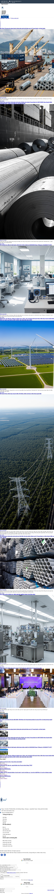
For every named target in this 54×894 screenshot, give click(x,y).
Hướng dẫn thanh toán (7, 846)
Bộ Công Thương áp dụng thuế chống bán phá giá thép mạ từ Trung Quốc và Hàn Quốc (22, 28)
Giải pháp (5, 819)
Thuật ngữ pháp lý (7, 834)
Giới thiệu (5, 817)
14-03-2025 (3, 708)
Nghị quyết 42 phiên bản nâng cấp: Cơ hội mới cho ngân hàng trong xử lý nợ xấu (21, 668)
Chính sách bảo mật (7, 842)
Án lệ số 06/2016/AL (5, 776)
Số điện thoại (3, 867)
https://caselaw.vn (18, 852)
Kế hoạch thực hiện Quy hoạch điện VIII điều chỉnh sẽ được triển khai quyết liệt (20, 393)
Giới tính (1, 871)
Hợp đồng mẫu (6, 829)
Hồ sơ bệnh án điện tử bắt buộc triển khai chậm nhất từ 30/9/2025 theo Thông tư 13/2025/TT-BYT (26, 245)
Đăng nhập (30, 879)
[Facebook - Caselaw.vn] (2, 855)
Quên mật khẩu (50, 890)
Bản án (4, 827)
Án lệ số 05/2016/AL (5, 769)
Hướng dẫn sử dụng (5, 2)
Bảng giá (4, 820)
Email (1, 866)
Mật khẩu (2, 868)
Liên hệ (13, 2)
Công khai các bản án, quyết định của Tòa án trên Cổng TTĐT (16, 765)
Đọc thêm (2, 100)
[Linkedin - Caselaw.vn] (5, 855)
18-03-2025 (3, 663)
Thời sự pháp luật (14, 18)
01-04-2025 (3, 589)
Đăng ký (31, 893)
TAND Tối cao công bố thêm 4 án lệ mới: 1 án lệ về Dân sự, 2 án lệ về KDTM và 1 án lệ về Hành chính (26, 772)
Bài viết (3, 14)
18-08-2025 (3, 97)
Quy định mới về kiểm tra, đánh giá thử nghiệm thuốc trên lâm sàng (17, 594)
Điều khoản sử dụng (7, 840)
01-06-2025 (3, 389)
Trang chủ (2, 18)
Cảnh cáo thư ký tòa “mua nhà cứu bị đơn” (11, 761)
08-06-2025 (3, 314)
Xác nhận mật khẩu (4, 870)
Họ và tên (2, 865)
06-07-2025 (3, 240)
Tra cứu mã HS (6, 832)
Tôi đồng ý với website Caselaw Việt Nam (14, 872)
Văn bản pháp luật (6, 830)
